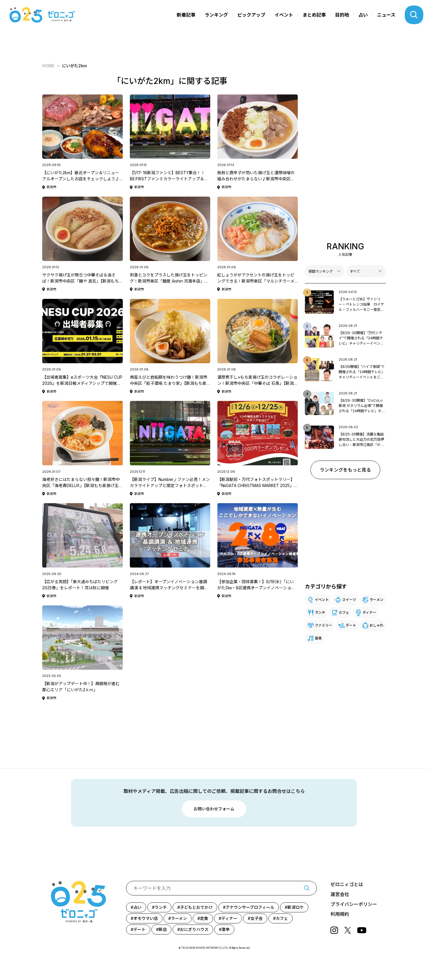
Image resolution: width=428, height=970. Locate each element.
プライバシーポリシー (353, 904)
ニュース (386, 15)
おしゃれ (376, 625)
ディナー (369, 612)
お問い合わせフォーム (214, 808)
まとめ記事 (314, 15)
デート (351, 625)
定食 (204, 918)
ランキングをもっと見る (345, 470)
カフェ (344, 612)
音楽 (318, 638)
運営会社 (339, 894)
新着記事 (186, 15)
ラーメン (376, 599)
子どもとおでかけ (196, 907)
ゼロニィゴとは (346, 884)
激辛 (226, 929)
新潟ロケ (295, 907)
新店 (163, 929)
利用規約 (339, 914)
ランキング (216, 15)
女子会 (256, 918)
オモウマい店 (145, 918)
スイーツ (349, 599)
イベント (284, 15)
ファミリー (323, 625)
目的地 (342, 15)
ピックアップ (251, 15)
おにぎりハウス (194, 929)
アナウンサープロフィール (250, 907)
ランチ (320, 612)
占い (363, 15)
